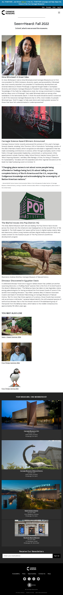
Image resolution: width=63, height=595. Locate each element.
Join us (23, 2)
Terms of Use (30, 592)
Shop (49, 573)
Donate (48, 7)
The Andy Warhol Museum (31, 537)
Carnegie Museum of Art (31, 431)
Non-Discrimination (41, 592)
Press (23, 573)
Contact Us (42, 573)
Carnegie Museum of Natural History (31, 471)
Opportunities (32, 573)
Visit (53, 7)
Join (43, 7)
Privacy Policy (20, 592)
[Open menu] (59, 12)
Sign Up (56, 556)
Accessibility (16, 573)
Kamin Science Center (31, 510)
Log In (59, 7)
